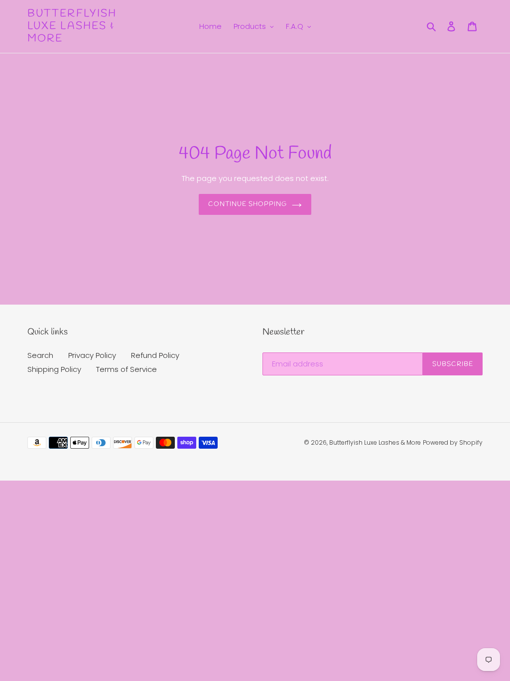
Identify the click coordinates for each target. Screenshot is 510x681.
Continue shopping (247, 204)
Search (40, 355)
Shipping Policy (54, 369)
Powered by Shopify (453, 442)
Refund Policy (155, 355)
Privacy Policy (92, 355)
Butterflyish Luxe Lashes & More (72, 26)
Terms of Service (126, 369)
